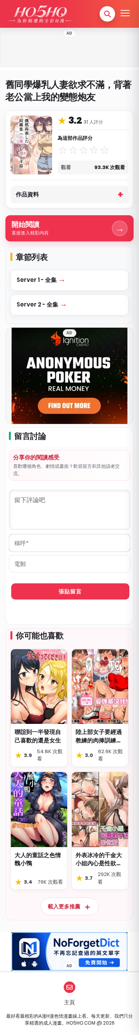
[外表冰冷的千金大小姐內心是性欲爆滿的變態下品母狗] (100, 809)
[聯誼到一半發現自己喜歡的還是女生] (39, 686)
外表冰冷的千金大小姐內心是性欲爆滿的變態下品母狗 (99, 859)
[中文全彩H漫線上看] (40, 14)
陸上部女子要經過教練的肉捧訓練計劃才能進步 (99, 736)
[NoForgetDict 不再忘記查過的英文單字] (69, 951)
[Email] (69, 987)
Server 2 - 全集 (38, 304)
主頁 (69, 1002)
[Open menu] (125, 13)
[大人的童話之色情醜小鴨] (39, 809)
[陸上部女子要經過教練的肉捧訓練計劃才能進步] (100, 686)
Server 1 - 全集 (37, 280)
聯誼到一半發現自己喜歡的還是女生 (38, 736)
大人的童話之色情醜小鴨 (38, 859)
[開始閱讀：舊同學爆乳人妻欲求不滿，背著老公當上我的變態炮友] (31, 145)
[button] (107, 14)
